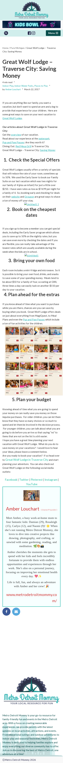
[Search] (6, 33)
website (15, 196)
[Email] (16, 612)
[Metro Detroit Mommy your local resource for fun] (31, 10)
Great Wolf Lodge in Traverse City (26, 459)
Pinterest (37, 479)
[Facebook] (29, 33)
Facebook (11, 479)
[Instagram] (34, 33)
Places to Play (41, 86)
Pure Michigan (17, 48)
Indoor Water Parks (23, 86)
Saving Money (47, 150)
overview (16, 134)
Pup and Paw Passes (13, 142)
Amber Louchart (13, 89)
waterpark (43, 138)
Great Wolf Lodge (12, 118)
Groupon (29, 196)
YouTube (31, 484)
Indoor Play (7, 86)
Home (5, 48)
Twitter (24, 479)
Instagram (51, 479)
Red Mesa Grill (23, 146)
